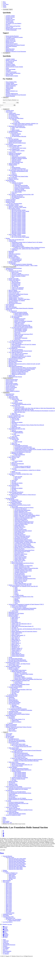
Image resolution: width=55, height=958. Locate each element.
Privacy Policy (6, 952)
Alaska (15, 587)
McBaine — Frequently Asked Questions (23, 674)
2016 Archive (9, 896)
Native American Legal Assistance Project (23, 546)
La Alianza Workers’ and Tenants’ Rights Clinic (25, 542)
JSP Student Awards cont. (17, 195)
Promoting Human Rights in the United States (24, 448)
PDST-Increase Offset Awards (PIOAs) (23, 326)
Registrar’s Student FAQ (14, 261)
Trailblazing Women (7, 914)
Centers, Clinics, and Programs (18, 127)
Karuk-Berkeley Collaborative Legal (22, 576)
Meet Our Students (13, 175)
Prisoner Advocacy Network (20, 579)
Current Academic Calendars (15, 145)
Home (4, 817)
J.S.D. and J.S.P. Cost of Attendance (19, 353)
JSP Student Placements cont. (18, 197)
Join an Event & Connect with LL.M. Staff (18, 170)
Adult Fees (13, 468)
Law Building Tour (15, 285)
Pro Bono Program (10, 498)
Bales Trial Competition (16, 685)
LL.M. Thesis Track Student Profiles (19, 176)
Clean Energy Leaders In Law (21, 520)
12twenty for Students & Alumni (13, 815)
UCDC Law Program (16, 707)
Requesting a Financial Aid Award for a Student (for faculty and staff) (24, 363)
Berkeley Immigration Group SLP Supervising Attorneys (24, 631)
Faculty (13, 128)
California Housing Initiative (20, 519)
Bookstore (8, 89)
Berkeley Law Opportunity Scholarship (23, 321)
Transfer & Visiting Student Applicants (20, 274)
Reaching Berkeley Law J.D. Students (17, 798)
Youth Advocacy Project (19, 560)
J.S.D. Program (12, 181)
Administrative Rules (13, 711)
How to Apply (14, 506)
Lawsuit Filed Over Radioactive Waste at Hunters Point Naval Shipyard (27, 424)
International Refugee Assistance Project (23, 541)
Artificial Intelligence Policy (17, 246)
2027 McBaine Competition (20, 672)
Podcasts (5, 870)
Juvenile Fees (14, 465)
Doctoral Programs (10, 180)
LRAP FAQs (17, 339)
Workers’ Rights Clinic (19, 559)
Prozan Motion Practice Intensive (18, 670)
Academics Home (10, 110)
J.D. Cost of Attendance (16, 316)
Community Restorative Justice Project (23, 570)
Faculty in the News (10, 388)
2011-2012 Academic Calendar (18, 229)
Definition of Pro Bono (16, 501)
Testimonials (11, 697)
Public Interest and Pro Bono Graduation (23, 124)
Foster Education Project (19, 534)
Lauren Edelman (12, 874)
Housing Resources (15, 167)
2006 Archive (9, 909)
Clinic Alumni (17, 477)
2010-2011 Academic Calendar (18, 230)
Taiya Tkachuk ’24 (15, 636)
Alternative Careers (13, 784)
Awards (10, 657)
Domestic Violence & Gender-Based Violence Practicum (18, 727)
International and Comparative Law (17, 126)
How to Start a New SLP (17, 561)
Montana (16, 599)
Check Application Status (17, 162)
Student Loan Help (18, 335)
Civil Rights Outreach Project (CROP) (23, 569)
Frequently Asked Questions (15, 712)
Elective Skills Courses (14, 665)
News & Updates (18, 336)
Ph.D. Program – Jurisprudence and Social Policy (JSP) (21, 194)
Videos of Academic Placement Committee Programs (21, 809)
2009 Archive (9, 905)
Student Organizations (11, 85)
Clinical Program (9, 395)
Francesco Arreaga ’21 (16, 649)
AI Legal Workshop (18, 564)
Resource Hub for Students (12, 75)
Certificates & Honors (11, 199)
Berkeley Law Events (11, 41)
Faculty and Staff (18, 400)
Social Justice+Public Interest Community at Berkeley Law (24, 123)
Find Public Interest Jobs (17, 751)
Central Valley (17, 590)
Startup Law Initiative (19, 555)
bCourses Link (9, 18)
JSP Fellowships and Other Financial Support (21, 350)
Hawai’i (16, 592)
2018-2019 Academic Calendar (18, 220)
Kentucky (16, 594)
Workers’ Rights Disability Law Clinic (23, 583)
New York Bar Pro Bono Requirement (17, 659)
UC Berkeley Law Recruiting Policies (17, 791)
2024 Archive (9, 885)
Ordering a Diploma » (14, 256)
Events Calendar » (15, 198)
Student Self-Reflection (19, 454)
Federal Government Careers (17, 763)
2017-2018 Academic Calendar (18, 221)
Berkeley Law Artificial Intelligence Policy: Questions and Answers (29, 247)
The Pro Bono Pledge (13, 499)
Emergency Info (9, 27)
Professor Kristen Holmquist (17, 656)
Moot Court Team (15, 690)
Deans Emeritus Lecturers (11, 383)
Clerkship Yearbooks (16, 771)
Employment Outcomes (11, 811)
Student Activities (15, 130)
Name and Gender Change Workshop (22, 545)
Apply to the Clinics (13, 396)
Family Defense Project (19, 532)
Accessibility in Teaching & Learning (14, 37)
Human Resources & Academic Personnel (15, 45)
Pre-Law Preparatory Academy (18, 276)
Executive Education (10, 201)
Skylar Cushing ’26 (15, 625)
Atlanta (16, 588)
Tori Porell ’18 (14, 627)
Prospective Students (16, 133)
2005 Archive (9, 910)
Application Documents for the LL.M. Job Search (20, 787)
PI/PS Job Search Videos (20, 756)
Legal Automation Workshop (20, 577)
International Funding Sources (18, 347)
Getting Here (6, 940)
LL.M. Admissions (10, 304)
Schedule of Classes (10, 19)
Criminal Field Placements (14, 702)
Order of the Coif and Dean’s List (16, 239)
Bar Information (12, 262)
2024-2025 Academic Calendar (18, 212)
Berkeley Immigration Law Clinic (22, 566)
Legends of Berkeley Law (12, 872)
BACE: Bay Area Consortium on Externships (21, 710)
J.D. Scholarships (15, 317)
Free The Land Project (19, 573)
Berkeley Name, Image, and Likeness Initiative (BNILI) (27, 515)
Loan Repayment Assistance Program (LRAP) (21, 327)
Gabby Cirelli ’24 (15, 634)
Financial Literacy (13, 362)
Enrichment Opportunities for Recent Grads (18, 803)
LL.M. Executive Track (14, 146)
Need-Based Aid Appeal (19, 318)
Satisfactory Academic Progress (18, 372)
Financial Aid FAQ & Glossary (16, 358)
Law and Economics (13, 132)
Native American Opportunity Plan (22, 325)
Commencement (9, 88)
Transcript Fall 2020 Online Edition (17, 860)
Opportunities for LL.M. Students (16, 613)
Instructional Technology (11, 46)
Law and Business (13, 115)
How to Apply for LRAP (20, 331)
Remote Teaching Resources (12, 36)
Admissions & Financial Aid (9, 266)
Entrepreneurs (12, 718)
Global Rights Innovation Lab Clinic (17, 428)
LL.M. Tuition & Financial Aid (16, 341)
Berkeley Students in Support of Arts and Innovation (26, 568)
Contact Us (14, 173)
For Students (6, 52)
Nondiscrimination (7, 951)
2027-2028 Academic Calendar (18, 235)
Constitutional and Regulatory (15, 131)
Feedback (5, 946)
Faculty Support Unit (10, 39)
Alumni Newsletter (10, 912)
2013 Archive (9, 900)
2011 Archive (9, 902)
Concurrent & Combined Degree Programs (18, 294)
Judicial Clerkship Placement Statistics (17, 813)
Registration (11, 251)
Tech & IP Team (15, 692)
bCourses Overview (10, 17)
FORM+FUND (15, 720)
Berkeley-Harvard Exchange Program (17, 142)
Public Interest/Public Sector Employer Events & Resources (27, 750)
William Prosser (12, 878)
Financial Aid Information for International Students (23, 369)
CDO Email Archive (13, 785)
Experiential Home (10, 394)
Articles (4, 818)
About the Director (13, 728)
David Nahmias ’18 (15, 622)
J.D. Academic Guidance (14, 257)
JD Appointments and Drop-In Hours (17, 741)
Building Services (10, 50)
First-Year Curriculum (13, 139)
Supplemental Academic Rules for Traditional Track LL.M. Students (26, 242)
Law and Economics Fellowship (18, 136)
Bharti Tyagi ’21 (15, 644)
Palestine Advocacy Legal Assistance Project (24, 547)
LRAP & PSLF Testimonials (20, 338)
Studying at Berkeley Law (14, 291)
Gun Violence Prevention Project (21, 537)
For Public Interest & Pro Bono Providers (18, 661)
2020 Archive (9, 891)
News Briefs (8, 911)
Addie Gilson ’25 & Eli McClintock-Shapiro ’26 (22, 626)
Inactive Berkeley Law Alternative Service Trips (22, 596)
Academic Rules (9, 20)
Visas (12, 166)
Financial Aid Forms (13, 360)
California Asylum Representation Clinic (23, 517)
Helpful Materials (18, 675)
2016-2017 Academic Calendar (18, 222)
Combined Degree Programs (15, 141)
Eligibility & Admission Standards (19, 158)
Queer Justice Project (19, 552)
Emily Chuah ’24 (15, 637)
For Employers (9, 790)
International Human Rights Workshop (23, 539)
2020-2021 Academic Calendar (18, 217)
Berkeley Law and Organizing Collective (23, 514)
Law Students (12, 716)
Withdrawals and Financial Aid (18, 374)
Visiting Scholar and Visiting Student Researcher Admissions (19, 308)
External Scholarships (19, 320)
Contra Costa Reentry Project (21, 524)
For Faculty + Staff (7, 9)
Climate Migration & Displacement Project (24, 521)
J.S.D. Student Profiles (16, 191)
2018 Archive (9, 893)
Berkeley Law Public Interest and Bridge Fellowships (26, 760)
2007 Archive (9, 907)
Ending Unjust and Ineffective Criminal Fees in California (27, 470)
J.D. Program (9, 137)
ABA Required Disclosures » (15, 303)
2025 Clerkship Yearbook (20, 773)
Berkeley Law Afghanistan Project (19, 605)
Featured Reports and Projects (21, 445)
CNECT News (14, 610)
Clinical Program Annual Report (16, 492)
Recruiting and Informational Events (19, 171)
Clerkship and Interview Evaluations (19, 777)
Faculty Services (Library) (12, 43)
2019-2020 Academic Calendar (18, 219)
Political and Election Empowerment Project (24, 550)
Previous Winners (18, 683)
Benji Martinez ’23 (15, 645)
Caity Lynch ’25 (15, 630)
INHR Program (14, 706)
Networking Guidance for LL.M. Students (18, 789)
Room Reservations (10, 48)
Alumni (4, 7)
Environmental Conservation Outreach (23, 530)
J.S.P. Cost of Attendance (17, 349)
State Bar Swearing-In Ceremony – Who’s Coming (25, 265)
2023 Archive (9, 887)
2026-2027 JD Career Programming (17, 740)
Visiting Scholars (15, 135)
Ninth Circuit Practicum (11, 725)
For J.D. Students (10, 737)
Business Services (10, 42)
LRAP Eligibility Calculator (20, 330)
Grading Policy (12, 794)
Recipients (13, 497)
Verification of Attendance (14, 253)
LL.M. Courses (12, 151)
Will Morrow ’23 (15, 647)
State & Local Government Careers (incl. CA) (21, 764)
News (4, 1)
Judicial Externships (13, 699)
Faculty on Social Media (11, 387)
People (13, 459)
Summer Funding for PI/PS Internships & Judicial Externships (28, 759)
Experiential (6, 392)
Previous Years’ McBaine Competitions (23, 678)
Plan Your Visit (14, 281)
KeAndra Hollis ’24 (15, 640)
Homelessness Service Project (21, 538)
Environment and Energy (14, 114)
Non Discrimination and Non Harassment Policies (20, 793)
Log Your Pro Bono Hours (15, 502)
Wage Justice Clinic (18, 582)
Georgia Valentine (18, 461)
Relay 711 (5, 949)
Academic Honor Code (16, 243)
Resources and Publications (17, 463)
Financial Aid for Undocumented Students (21, 370)
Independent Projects (13, 612)
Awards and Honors (10, 386)
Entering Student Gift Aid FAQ (21, 314)
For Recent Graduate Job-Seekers (16, 802)
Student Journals (9, 87)
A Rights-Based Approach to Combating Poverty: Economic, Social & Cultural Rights (33, 449)
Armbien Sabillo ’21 (16, 650)
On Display (5, 871)
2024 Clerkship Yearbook (20, 772)
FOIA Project (14, 619)
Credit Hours (14, 250)
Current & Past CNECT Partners (18, 607)
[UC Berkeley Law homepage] (6, 924)
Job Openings (6, 943)
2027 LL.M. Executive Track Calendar (20, 237)
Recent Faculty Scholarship (12, 384)
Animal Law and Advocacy (20, 508)
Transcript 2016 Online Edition (16, 869)
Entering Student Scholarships (21, 313)
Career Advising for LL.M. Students (14, 786)
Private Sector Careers (14, 742)
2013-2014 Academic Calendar (18, 226)
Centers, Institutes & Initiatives (13, 391)
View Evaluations (10, 22)
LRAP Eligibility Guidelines (20, 329)
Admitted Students (13, 164)
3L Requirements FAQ (16, 259)
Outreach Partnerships (14, 296)
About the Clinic (15, 399)
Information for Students (16, 403)
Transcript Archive (10, 857)
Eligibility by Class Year (14, 667)
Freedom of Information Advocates (22, 536)
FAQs (12, 277)
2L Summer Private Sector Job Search (22, 746)
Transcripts (11, 252)
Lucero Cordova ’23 (16, 643)
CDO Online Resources (14, 806)
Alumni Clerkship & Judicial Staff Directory (21, 769)
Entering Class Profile (13, 278)
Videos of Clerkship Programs (18, 778)
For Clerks (13, 780)
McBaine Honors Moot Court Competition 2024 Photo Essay (28, 679)
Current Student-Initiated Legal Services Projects (22, 507)
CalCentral (8, 70)
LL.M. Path (17, 122)
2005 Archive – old (7, 822)
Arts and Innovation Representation (22, 510)
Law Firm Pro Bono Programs (15, 658)
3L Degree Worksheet (16, 260)
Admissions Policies (16, 161)
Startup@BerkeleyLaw (11, 715)
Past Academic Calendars (14, 208)
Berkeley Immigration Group (20, 511)
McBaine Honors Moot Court (18, 671)
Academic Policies (10, 83)
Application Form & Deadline (21, 185)
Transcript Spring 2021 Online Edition (17, 858)
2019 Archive (9, 892)
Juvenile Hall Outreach (19, 574)
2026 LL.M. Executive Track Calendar (17, 207)
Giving (4, 5)
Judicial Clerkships (13, 767)
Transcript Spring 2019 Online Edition (17, 863)
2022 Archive (9, 888)
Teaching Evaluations (10, 65)
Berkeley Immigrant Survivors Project (22, 512)
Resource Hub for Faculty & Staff (13, 28)
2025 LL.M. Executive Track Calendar (20, 211)
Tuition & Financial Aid (14, 163)
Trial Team (13, 693)
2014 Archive (9, 898)
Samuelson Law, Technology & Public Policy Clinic (20, 474)
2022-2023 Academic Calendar (18, 215)
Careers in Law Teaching (11, 807)
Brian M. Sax (14, 495)
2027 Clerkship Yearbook (20, 776)
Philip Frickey (12, 875)
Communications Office (8, 916)
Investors (11, 723)
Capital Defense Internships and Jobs (22, 404)
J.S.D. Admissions (10, 305)
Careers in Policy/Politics (17, 766)
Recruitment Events (15, 283)
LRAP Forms (17, 332)
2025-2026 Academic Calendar (18, 210)
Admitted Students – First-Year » (16, 298)
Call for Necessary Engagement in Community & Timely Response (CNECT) (26, 604)
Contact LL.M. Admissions (17, 287)
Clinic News (14, 413)
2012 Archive (9, 901)
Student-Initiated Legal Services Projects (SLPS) (20, 505)
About (12, 475)
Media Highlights (7, 880)
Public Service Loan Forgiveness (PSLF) (23, 334)
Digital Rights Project (19, 525)
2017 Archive (9, 894)
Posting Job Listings (13, 795)
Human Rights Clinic (13, 437)
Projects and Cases (15, 405)
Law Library (6, 4)
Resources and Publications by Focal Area (21, 452)
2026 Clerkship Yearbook (20, 775)
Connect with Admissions (14, 279)
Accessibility (6, 948)
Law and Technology (13, 117)
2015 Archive (9, 897)
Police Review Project (19, 548)
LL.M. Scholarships (15, 345)
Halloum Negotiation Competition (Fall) (20, 680)
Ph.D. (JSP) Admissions (11, 307)
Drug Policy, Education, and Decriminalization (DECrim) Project (26, 628)
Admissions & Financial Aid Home (14, 268)
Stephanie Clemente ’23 (16, 648)
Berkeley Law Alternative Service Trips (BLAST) (20, 585)
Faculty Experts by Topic (11, 380)
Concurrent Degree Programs (15, 140)
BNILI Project (14, 618)
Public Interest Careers (14, 747)
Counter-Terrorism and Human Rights (23, 450)
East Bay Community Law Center (16, 415)
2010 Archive (9, 903)
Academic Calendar (10, 15)
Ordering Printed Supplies (14, 920)
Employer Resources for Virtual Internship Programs (20, 799)
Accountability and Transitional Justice (23, 446)
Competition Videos (13, 694)
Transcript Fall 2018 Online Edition (17, 865)
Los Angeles (17, 597)
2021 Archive (9, 889)
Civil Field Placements (14, 701)
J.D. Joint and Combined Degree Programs (21, 340)
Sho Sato (11, 879)
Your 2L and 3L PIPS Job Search (21, 754)
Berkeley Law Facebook (11, 60)
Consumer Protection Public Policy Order (23, 523)
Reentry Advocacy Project (20, 581)
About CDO (8, 735)
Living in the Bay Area (14, 292)
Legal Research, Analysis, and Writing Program (19, 663)
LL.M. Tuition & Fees (16, 343)
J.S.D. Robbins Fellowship (17, 354)
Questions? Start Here (13, 179)
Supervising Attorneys (14, 614)
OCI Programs (12, 782)
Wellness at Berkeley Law (12, 91)
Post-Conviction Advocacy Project (22, 551)
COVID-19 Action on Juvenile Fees (22, 466)
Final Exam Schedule (10, 69)
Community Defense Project (20, 572)
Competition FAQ (18, 681)
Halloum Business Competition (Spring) (20, 684)
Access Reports (14, 484)
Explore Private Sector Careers (18, 744)
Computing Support (10, 38)
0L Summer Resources (14, 738)
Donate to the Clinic (16, 414)
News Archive (6, 821)
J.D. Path (16, 120)
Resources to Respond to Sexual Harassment (16, 51)
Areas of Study (9, 111)
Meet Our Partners (13, 177)
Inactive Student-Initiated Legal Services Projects (22, 563)
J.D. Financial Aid (10, 61)
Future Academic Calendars (15, 234)
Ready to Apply (15, 272)
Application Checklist (16, 159)
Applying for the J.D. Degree (15, 270)
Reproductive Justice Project (20, 554)
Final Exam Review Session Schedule (14, 66)
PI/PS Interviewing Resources (21, 753)
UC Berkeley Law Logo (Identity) (13, 23)
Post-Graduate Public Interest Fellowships (23, 755)
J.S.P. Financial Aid (13, 348)
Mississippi (16, 600)
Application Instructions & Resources (19, 768)
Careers (5, 732)
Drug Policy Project (18, 528)
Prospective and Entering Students (19, 312)
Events (4, 3)
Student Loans (12, 375)
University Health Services (12, 93)
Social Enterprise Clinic (14, 485)
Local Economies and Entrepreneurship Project (25, 578)
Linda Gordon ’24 (15, 617)
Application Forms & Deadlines (18, 157)
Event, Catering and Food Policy (13, 26)
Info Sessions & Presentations (15, 361)
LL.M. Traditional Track (14, 149)
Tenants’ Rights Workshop (20, 557)
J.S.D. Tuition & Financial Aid (15, 352)
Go (17, 102)
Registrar (8, 92)
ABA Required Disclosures (9, 944)
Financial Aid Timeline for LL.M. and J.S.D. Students (23, 344)
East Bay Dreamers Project (20, 529)
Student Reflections (18, 432)
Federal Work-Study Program (15, 376)
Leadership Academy (19, 323)
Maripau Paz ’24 (15, 641)
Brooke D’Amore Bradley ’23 (18, 635)
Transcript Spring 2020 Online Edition (17, 861)
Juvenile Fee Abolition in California (22, 467)
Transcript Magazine (7, 856)
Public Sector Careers (13, 762)
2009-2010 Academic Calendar (18, 232)
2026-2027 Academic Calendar (16, 206)
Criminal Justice (12, 113)
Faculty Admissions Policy (15, 295)
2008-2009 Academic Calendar (18, 233)
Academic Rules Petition (17, 244)
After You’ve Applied (16, 273)
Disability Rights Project (19, 526)
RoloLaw (8, 24)
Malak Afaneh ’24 (15, 639)
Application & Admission (14, 154)
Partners (16, 479)
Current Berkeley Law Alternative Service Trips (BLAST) (24, 586)
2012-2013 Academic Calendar (18, 228)
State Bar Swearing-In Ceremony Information (21, 264)
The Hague (14, 705)
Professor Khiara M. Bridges (17, 654)
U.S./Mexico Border (19, 595)
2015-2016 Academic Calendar (18, 224)
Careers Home (9, 733)
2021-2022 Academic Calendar (18, 216)
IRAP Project (14, 621)
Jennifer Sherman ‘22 (16, 653)
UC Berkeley (6, 953)
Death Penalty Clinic (13, 397)
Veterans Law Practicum (11, 724)
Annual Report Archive (16, 493)
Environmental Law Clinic (15, 417)
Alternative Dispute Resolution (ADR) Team (21, 689)
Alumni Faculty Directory (14, 808)
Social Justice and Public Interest (16, 118)
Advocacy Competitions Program (13, 666)
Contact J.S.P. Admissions (17, 289)
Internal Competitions (13, 668)
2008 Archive (9, 906)
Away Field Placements (14, 703)
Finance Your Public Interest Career (19, 758)
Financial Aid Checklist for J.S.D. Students (21, 356)
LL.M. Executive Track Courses (18, 148)
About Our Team (12, 365)
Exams (7, 68)
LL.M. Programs (9, 144)
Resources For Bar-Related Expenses (19, 371)
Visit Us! (13, 172)
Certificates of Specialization (15, 153)
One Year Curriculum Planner (15, 203)
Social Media (6, 915)
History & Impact (12, 730)
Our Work (13, 434)
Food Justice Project (18, 533)
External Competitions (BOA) (15, 687)
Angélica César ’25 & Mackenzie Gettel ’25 (21, 623)
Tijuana (16, 603)
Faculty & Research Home (12, 379)
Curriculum (14, 119)
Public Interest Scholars (19, 322)
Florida (16, 591)
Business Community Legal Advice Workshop (24, 516)
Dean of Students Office (11, 81)
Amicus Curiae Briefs (19, 406)
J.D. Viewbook (14, 286)
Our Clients (17, 435)
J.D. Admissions (9, 269)
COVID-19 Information (11, 29)
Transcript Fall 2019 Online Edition (17, 862)
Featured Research (10, 389)
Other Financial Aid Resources (15, 366)
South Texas (17, 601)
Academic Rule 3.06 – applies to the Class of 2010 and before (25, 248)
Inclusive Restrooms (10, 96)
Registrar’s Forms (13, 255)
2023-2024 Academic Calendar (18, 213)
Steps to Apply (14, 155)
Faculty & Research (7, 378)
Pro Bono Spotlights (13, 616)
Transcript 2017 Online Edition (16, 867)
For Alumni (8, 800)
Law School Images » (8, 921)
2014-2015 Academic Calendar (18, 225)
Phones (7, 47)
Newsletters (14, 426)
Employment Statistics (14, 812)
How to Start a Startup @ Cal (18, 719)
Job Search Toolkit (10, 736)
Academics (5, 109)
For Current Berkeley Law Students (17, 300)
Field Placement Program (11, 696)
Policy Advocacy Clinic (14, 457)
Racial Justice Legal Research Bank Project (24, 609)
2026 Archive (9, 883)
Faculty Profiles (9, 62)
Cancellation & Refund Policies (18, 168)
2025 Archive (9, 884)
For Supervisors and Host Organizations (18, 708)
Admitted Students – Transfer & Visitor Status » (19, 299)
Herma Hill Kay (12, 876)
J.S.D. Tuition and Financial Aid (21, 186)
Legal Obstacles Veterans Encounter (22, 543)
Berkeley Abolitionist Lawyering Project (23, 565)
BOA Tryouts (14, 688)
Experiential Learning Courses (12, 662)
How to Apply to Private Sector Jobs (19, 745)
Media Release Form (10, 918)
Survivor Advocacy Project (20, 556)
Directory (5, 97)
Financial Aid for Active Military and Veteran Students (23, 367)
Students (13, 471)
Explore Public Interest (16, 749)
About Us (13, 430)
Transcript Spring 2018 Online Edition (17, 866)
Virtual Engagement (15, 282)
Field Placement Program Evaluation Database (19, 714)
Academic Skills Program (11, 84)
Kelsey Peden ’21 (15, 652)
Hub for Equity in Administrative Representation (25, 608)
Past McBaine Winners (19, 676)
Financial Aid (9, 309)
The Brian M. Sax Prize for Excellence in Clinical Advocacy (22, 494)
